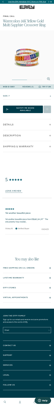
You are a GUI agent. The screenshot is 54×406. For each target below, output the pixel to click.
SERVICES (8, 365)
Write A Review (13, 191)
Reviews (27, 87)
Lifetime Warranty (13, 278)
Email (7, 330)
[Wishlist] (47, 109)
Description (12, 135)
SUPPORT (7, 355)
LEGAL (6, 375)
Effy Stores (9, 288)
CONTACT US (9, 345)
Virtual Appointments (15, 297)
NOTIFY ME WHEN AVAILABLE (25, 109)
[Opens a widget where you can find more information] (42, 401)
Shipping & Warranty (18, 146)
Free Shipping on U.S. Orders (19, 268)
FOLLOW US (9, 385)
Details (8, 124)
